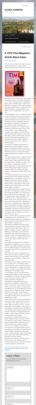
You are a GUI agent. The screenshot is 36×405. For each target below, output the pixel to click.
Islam (9, 348)
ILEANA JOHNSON (14, 9)
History (17, 347)
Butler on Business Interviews (11, 38)
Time (16, 348)
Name (10, 388)
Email (10, 396)
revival (13, 348)
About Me (12, 35)
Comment (10, 367)
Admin (20, 348)
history (6, 348)
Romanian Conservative (10, 41)
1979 (26, 347)
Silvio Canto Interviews (24, 41)
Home (6, 35)
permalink (7, 350)
